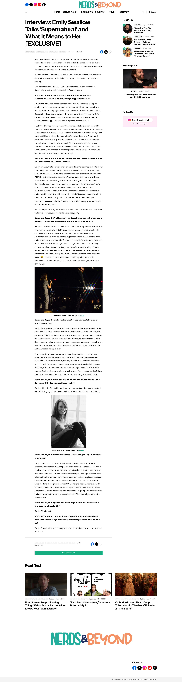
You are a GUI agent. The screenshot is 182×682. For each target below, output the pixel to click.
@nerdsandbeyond (140, 120)
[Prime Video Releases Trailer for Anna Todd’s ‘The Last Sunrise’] (127, 52)
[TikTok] (44, 4)
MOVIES (137, 25)
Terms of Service (152, 679)
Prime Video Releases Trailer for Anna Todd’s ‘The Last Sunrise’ (144, 53)
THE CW (62, 52)
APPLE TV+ (138, 36)
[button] (26, 12)
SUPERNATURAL (42, 52)
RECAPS (124, 599)
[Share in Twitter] (106, 52)
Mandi (81, 450)
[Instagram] (35, 4)
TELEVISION (54, 52)
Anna (82, 315)
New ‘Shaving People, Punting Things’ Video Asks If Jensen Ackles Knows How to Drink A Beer (45, 605)
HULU (118, 599)
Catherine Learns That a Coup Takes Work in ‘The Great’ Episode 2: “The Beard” (135, 605)
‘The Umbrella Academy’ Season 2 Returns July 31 (90, 604)
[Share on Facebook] (101, 52)
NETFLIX (74, 599)
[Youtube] (40, 4)
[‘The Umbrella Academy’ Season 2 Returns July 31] (91, 584)
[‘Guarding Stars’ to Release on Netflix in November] (127, 29)
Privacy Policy (143, 679)
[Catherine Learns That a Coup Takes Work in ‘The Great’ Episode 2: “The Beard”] (136, 584)
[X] (31, 4)
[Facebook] (27, 4)
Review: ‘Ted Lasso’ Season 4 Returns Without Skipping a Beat (145, 42)
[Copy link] (110, 52)
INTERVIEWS (30, 52)
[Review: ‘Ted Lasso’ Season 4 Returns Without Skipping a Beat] (127, 40)
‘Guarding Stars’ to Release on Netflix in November (143, 30)
